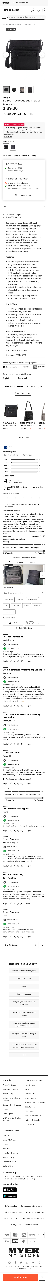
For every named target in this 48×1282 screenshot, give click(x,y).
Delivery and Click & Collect (11, 1099)
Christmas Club (9, 1162)
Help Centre (30, 1085)
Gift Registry (30, 1111)
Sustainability (8, 1157)
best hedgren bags (24, 994)
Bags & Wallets (15, 24)
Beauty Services (32, 1107)
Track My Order (9, 1085)
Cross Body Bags (29, 24)
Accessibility (30, 1124)
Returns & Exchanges (12, 1105)
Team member (31, 1225)
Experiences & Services (35, 1102)
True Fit (6, 1109)
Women (5, 24)
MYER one (7, 1135)
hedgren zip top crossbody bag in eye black (24, 1013)
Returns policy (11, 1206)
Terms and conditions (35, 1212)
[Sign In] (33, 10)
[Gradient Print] (13, 147)
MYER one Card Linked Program (12, 1119)
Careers (6, 1144)
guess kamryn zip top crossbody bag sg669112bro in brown (24, 1024)
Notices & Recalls (32, 1120)
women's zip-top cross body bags (24, 971)
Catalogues (8, 1114)
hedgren (24, 986)
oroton (24, 1055)
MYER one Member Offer (14, 125)
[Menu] (4, 17)
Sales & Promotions (33, 1115)
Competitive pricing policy (32, 1206)
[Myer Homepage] (11, 11)
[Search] (43, 17)
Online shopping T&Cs (13, 1212)
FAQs (27, 1089)
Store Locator (30, 1098)
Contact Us (30, 1094)
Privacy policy (15, 1225)
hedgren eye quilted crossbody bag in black (24, 1003)
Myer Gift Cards (9, 1140)
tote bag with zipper (24, 978)
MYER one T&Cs (10, 1218)
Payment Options (10, 1089)
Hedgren (7, 97)
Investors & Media (10, 1153)
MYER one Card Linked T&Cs (32, 1218)
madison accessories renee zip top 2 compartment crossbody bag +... (24, 1045)
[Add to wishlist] (42, 1277)
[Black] (6, 147)
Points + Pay (8, 1094)
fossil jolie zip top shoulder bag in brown (24, 1035)
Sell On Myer (8, 1166)
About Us (6, 1148)
